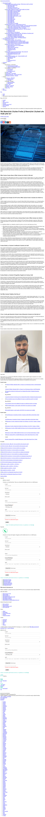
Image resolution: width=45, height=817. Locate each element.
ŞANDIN (7, 522)
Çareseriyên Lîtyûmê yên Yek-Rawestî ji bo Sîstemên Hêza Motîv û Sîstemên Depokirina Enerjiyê (23, 396)
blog (3, 95)
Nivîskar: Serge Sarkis (4, 116)
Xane (4, 93)
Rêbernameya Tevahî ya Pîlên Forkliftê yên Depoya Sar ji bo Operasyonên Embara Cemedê (22, 432)
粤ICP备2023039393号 (34, 626)
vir (33, 524)
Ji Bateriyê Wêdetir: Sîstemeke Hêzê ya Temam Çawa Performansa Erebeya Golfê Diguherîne (22, 389)
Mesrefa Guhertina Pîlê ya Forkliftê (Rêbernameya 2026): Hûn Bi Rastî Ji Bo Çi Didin (21, 439)
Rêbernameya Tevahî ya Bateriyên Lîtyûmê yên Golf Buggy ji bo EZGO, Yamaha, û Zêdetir (22, 426)
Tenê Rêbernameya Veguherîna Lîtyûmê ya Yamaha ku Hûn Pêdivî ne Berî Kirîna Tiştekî (21, 419)
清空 (5, 118)
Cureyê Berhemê (9, 505)
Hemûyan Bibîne (3, 476)
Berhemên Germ (3, 628)
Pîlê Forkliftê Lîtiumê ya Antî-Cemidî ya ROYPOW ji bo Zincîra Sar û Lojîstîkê (20, 410)
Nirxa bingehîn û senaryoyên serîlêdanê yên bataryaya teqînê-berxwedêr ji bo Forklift (21, 403)
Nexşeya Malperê (10, 628)
